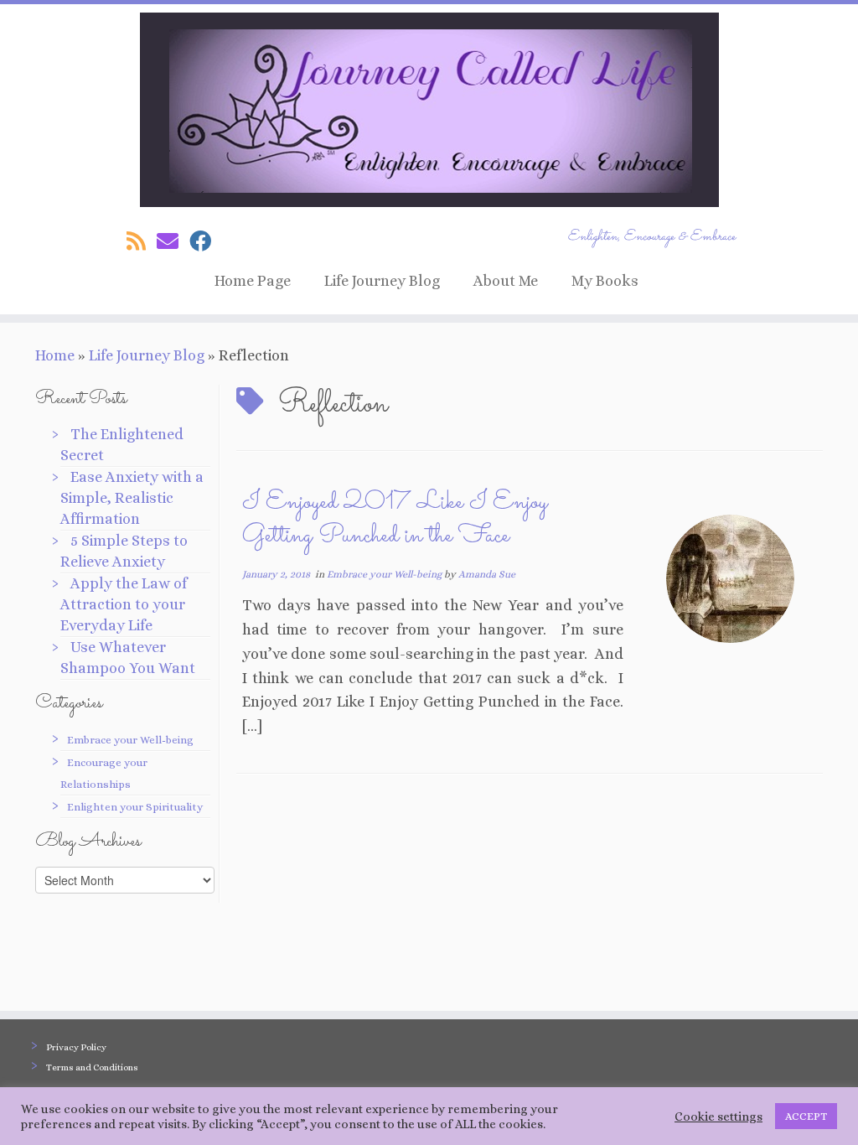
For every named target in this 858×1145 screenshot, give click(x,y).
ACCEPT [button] (806, 1116)
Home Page (252, 280)
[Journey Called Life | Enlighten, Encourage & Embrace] (429, 110)
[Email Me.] (173, 241)
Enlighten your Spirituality (135, 806)
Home (55, 355)
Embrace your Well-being (130, 739)
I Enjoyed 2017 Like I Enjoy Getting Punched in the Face (394, 519)
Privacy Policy (76, 1047)
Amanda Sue (486, 574)
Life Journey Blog (382, 280)
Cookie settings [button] (718, 1116)
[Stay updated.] (142, 241)
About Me (505, 280)
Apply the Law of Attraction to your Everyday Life (123, 604)
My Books (604, 280)
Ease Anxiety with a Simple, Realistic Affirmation (132, 498)
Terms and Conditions (92, 1067)
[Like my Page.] (205, 241)
